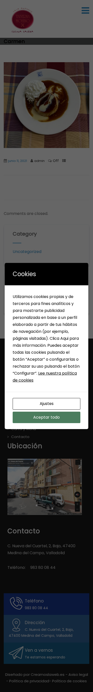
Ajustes (47, 403)
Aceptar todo (46, 417)
